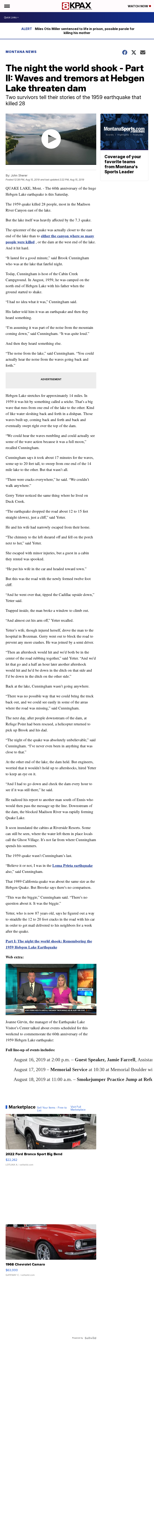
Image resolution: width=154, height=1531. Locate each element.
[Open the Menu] (6, 6)
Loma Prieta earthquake (72, 865)
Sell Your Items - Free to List (52, 1109)
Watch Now (138, 6)
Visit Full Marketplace (78, 1108)
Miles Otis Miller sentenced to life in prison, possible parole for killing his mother (85, 31)
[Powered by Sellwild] (90, 1338)
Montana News (21, 52)
